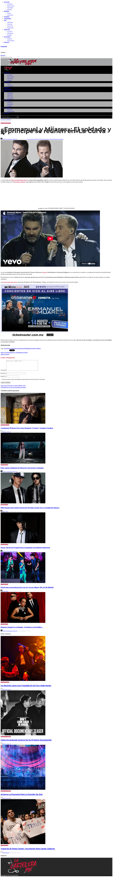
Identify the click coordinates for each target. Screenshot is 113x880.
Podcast (6, 42)
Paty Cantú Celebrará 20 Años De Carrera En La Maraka (22, 468)
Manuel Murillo (5, 852)
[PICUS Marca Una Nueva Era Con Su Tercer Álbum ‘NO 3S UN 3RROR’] (23, 582)
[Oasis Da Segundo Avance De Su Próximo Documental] (23, 735)
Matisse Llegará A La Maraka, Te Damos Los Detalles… (22, 627)
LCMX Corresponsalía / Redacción (9, 139)
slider (5, 123)
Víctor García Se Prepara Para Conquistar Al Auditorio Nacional (25, 548)
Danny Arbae (5, 511)
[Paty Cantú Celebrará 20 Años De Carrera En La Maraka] (23, 463)
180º (5, 20)
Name (2, 373)
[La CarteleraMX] (22, 65)
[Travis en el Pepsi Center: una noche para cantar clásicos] (23, 843)
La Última (9, 4)
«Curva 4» (44, 272)
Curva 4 (34, 139)
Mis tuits (3, 55)
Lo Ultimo (9, 31)
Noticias (6, 2)
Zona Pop (7, 29)
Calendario (7, 18)
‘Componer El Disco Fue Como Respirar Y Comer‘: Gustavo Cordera (27, 428)
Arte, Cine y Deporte (6, 736)
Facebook (4, 46)
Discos (9, 13)
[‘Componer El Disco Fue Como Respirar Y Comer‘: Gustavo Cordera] (23, 423)
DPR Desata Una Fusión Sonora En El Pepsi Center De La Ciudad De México (30, 508)
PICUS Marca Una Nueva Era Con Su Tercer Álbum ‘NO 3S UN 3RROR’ (27, 587)
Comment (3, 370)
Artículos (9, 9)
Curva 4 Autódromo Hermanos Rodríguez (45, 139)
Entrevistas (10, 7)
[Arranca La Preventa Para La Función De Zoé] (23, 789)
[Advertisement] (56, 195)
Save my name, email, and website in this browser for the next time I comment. (23, 379)
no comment (30, 139)
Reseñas (6, 11)
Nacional (9, 38)
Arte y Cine (10, 26)
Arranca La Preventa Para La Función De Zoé (22, 794)
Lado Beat (10, 22)
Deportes (9, 24)
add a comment (5, 354)
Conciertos (10, 15)
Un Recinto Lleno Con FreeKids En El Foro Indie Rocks (26, 686)
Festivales (7, 37)
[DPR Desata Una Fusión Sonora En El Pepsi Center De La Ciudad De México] (23, 503)
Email (2, 376)
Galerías (6, 16)
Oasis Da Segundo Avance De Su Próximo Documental (26, 740)
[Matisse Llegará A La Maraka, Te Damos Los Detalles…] (23, 622)
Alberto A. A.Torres (6, 431)
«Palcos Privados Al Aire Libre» (18, 180)
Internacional (10, 40)
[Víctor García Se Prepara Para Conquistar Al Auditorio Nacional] (23, 543)
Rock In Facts (10, 5)
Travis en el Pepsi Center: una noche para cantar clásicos (28, 849)
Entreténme (10, 27)
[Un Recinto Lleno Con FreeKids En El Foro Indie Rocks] (23, 680)
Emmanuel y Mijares (58, 139)
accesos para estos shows (10, 282)
